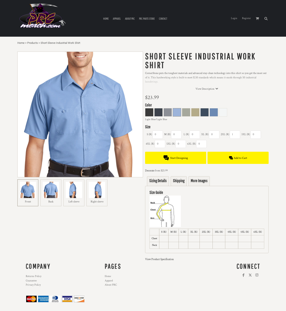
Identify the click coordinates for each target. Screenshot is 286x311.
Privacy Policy (33, 285)
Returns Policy (33, 276)
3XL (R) (245, 134)
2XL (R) (225, 134)
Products (32, 42)
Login (234, 18)
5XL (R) (170, 144)
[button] (266, 18)
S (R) (149, 134)
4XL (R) (150, 144)
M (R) (167, 134)
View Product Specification (159, 259)
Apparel (109, 280)
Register (246, 18)
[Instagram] (257, 275)
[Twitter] (250, 275)
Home (20, 42)
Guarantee (31, 280)
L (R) (186, 134)
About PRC (111, 285)
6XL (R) (191, 144)
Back (50, 201)
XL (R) (205, 134)
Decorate (149, 170)
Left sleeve (73, 201)
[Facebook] (243, 275)
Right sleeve (97, 201)
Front (28, 201)
